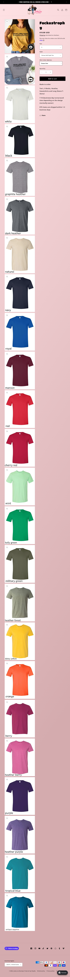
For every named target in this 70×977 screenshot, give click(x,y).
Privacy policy (50, 971)
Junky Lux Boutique (18, 971)
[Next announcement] (66, 2)
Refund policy (41, 971)
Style (41, 52)
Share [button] (43, 115)
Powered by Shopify (30, 971)
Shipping (42, 35)
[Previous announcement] (4, 2)
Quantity (42, 68)
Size (41, 44)
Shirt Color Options (46, 60)
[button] (4, 10)
